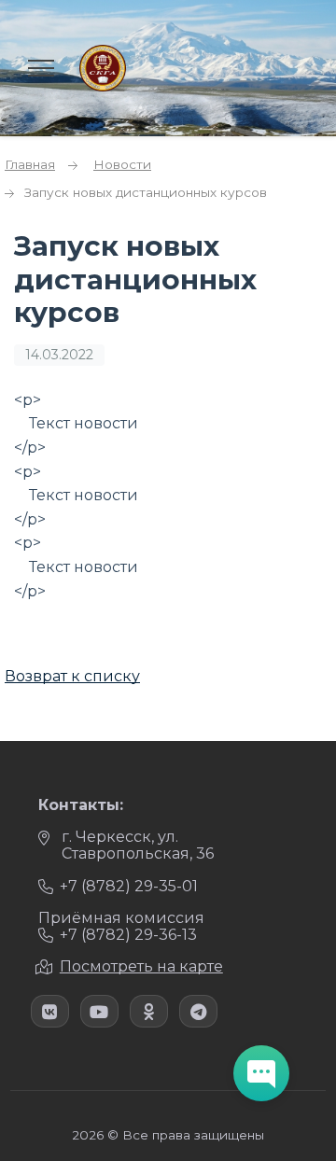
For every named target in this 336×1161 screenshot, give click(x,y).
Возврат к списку (72, 676)
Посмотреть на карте (141, 966)
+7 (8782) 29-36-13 (128, 935)
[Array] (50, 1011)
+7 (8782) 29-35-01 (129, 886)
